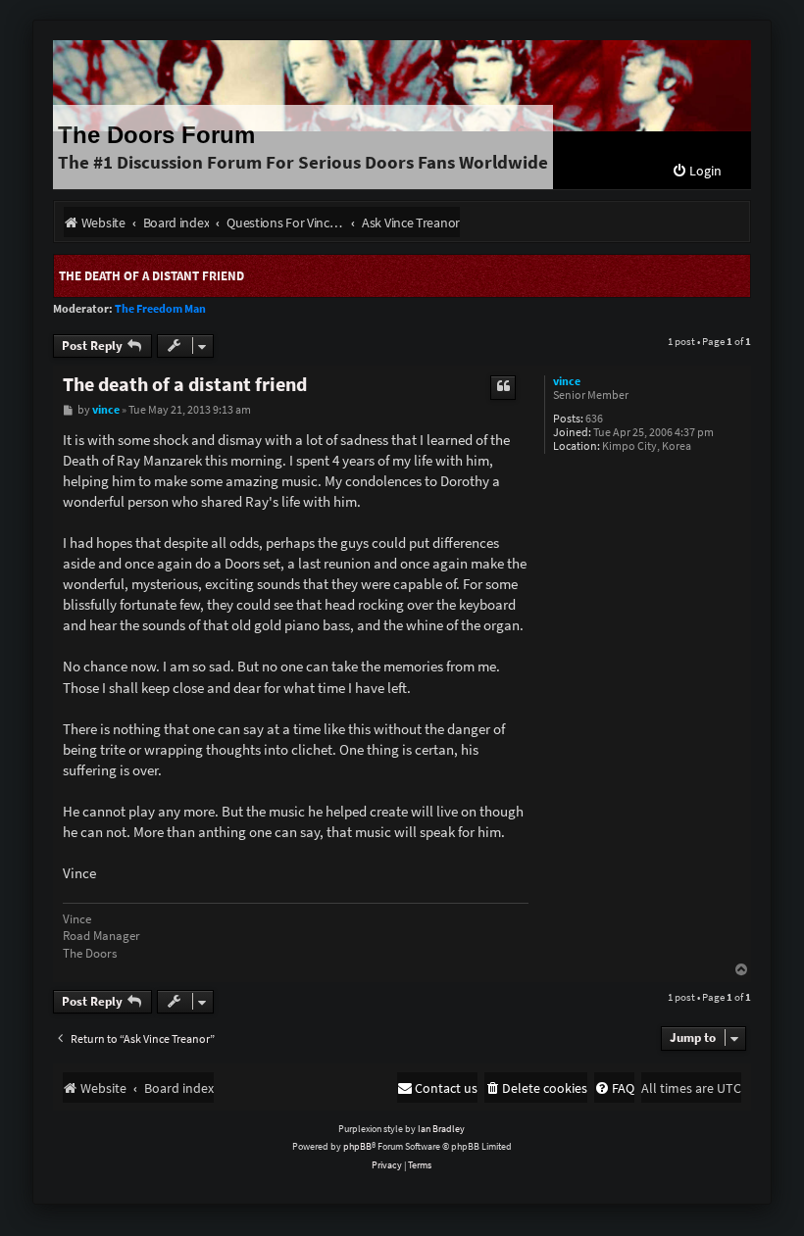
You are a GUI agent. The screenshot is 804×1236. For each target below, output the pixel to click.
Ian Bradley (441, 1128)
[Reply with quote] (503, 387)
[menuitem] (697, 171)
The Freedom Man (160, 308)
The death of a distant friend (151, 276)
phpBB (357, 1146)
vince (566, 381)
